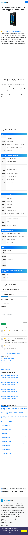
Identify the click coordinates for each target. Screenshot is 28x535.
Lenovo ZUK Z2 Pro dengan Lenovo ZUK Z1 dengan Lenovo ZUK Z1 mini (13, 440)
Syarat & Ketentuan (6, 522)
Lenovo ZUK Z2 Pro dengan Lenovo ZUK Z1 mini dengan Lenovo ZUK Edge (13, 420)
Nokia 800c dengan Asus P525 (8, 401)
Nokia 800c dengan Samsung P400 (9, 380)
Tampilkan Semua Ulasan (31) (14, 353)
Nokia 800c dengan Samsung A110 (9, 389)
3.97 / (11, 31)
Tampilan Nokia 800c (6, 365)
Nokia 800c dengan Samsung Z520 (9, 394)
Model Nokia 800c (5, 367)
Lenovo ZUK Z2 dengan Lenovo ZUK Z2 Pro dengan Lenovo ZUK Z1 (13, 432)
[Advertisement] (14, 61)
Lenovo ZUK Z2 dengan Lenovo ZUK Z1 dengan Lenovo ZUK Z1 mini (12, 428)
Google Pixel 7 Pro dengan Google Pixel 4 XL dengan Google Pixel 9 (14, 416)
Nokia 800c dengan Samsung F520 (9, 396)
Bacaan (3, 519)
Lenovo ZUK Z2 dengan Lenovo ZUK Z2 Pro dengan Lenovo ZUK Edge (13, 448)
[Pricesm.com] (4, 2)
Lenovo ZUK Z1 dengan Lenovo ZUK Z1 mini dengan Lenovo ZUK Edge (14, 436)
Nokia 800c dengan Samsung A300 (9, 384)
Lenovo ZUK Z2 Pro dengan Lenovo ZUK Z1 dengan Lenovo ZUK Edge (13, 424)
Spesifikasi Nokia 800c (6, 360)
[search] (26, 2)
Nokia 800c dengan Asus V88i (8, 398)
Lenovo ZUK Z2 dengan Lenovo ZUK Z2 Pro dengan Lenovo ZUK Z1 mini (13, 452)
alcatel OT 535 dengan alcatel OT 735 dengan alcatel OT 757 (12, 412)
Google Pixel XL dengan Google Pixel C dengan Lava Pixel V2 (14, 408)
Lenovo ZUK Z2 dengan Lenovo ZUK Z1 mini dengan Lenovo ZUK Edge (14, 444)
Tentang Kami (4, 520)
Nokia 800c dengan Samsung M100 (9, 387)
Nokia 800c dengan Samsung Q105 (9, 382)
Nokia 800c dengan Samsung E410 (9, 377)
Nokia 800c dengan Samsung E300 (9, 375)
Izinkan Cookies (24, 531)
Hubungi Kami (4, 525)
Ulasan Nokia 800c (5, 369)
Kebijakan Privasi (5, 524)
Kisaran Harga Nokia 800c (7, 358)
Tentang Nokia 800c (6, 362)
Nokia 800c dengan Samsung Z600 (9, 391)
